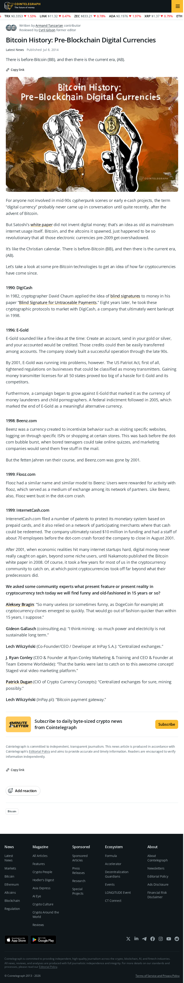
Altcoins (10, 892)
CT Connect (113, 900)
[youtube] (168, 940)
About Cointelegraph (157, 858)
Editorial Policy (39, 751)
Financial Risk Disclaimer (157, 894)
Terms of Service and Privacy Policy (158, 976)
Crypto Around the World (46, 914)
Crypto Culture (43, 904)
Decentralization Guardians (116, 874)
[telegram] (144, 940)
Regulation (12, 909)
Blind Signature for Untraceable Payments (58, 302)
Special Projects (77, 891)
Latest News (15, 50)
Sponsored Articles (80, 858)
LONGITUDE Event (118, 892)
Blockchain (12, 900)
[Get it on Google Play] (43, 939)
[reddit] (177, 940)
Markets (10, 868)
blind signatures (125, 296)
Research (78, 881)
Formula (111, 856)
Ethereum (11, 884)
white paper (42, 224)
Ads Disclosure (158, 884)
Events (109, 884)
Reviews (38, 925)
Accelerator (113, 864)
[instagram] (160, 940)
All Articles (40, 856)
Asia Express (41, 888)
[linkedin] (136, 940)
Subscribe (166, 724)
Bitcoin (9, 876)
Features (39, 864)
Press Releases (78, 870)
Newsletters (155, 868)
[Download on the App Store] (16, 939)
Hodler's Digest (43, 880)
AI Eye (37, 896)
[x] (128, 940)
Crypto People (42, 872)
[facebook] (152, 940)
